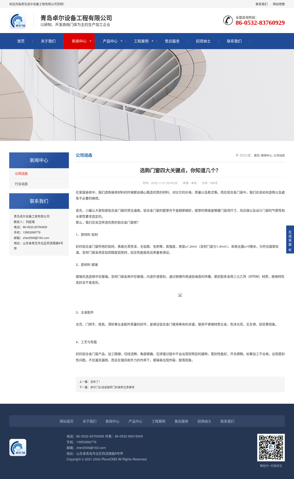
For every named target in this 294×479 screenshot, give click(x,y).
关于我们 (48, 41)
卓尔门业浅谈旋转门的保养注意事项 (112, 387)
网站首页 (67, 421)
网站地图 (279, 4)
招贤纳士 (203, 41)
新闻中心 (79, 41)
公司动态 (21, 173)
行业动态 (21, 183)
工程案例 (141, 41)
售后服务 (172, 41)
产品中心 (110, 41)
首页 (21, 41)
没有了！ (95, 382)
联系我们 (262, 4)
